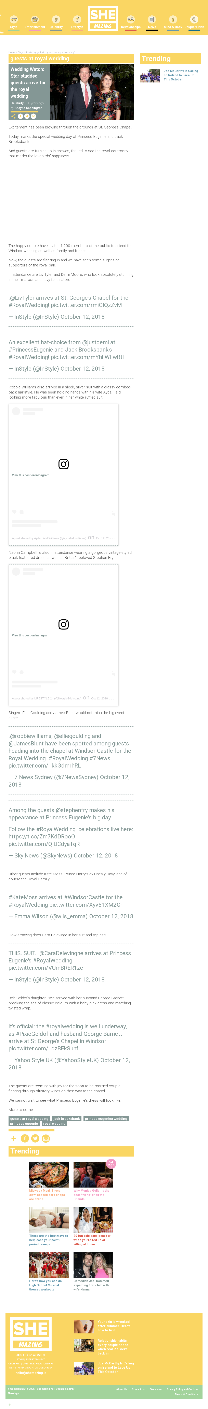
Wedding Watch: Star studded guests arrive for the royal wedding (28, 83)
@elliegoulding (72, 736)
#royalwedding (64, 1026)
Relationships (131, 27)
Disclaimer (156, 1389)
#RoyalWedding (28, 305)
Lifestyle (77, 27)
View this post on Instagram (30, 475)
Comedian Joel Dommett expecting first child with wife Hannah (91, 1285)
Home (12, 52)
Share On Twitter (27, 116)
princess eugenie (24, 1123)
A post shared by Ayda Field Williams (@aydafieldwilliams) (49, 538)
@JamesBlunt (26, 743)
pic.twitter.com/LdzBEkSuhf (43, 1048)
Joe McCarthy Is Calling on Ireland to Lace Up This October (181, 75)
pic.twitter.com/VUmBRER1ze (46, 967)
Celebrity (56, 27)
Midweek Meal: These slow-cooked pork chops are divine (47, 1195)
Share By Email (33, 116)
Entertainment (35, 27)
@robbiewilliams (30, 736)
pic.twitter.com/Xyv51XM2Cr (85, 904)
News (152, 27)
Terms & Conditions (186, 1394)
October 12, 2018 (83, 316)
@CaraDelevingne (61, 953)
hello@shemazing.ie (31, 1373)
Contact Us (138, 1389)
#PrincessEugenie (31, 349)
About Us (121, 1389)
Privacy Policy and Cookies (182, 1389)
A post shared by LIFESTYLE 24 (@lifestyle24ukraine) (46, 698)
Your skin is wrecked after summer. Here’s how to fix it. (114, 1326)
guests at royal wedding (29, 1119)
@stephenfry (72, 810)
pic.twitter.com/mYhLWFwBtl (87, 357)
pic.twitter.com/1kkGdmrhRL (45, 765)
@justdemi (95, 342)
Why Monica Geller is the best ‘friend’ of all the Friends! (91, 1195)
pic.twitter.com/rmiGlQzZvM (86, 305)
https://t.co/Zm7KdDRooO (42, 836)
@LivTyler (22, 297)
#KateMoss (23, 897)
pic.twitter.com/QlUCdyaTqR (44, 844)
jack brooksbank (67, 1119)
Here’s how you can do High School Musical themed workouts (45, 1285)
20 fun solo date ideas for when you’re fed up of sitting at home (92, 1240)
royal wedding (54, 1123)
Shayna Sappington (28, 108)
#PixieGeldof (32, 1034)
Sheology (13, 1393)
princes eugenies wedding (106, 1119)
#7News (99, 758)
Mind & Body (173, 27)
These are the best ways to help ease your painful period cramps (48, 1240)
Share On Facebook (20, 116)
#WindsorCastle (84, 897)
